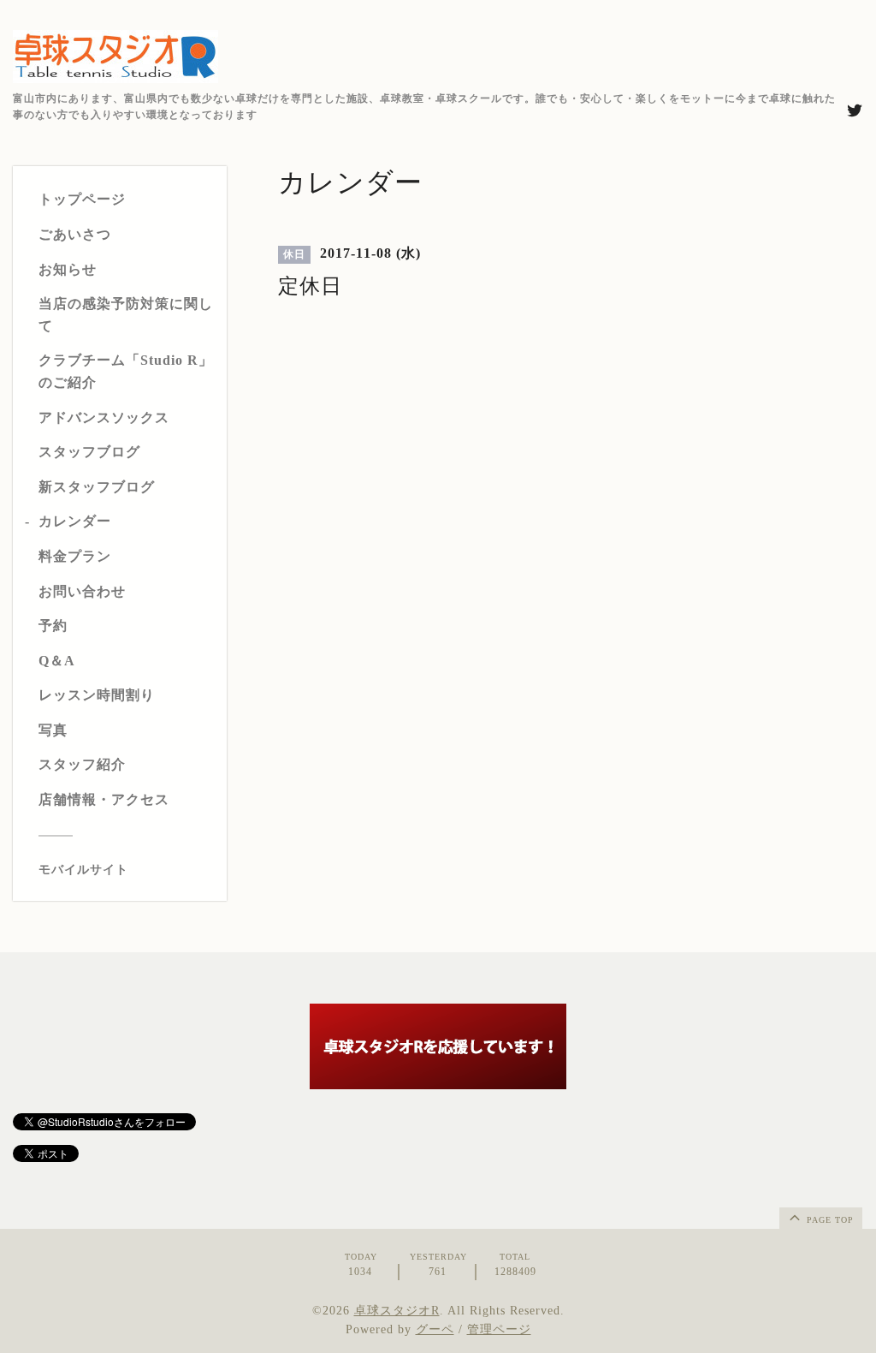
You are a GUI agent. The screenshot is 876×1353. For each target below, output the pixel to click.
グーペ (435, 1329)
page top (828, 1220)
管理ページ (499, 1329)
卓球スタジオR (397, 1310)
